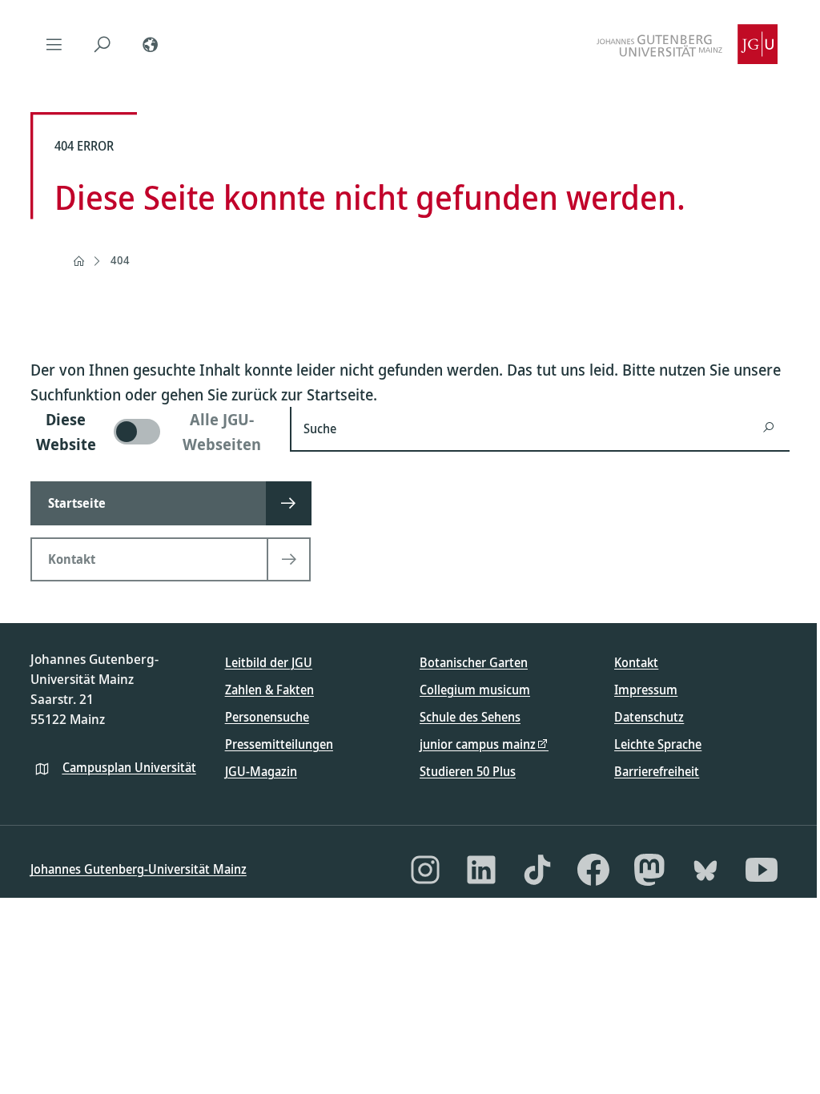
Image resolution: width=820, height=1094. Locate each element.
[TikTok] (537, 870)
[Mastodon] (649, 870)
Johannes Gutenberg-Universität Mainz (138, 869)
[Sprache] (151, 44)
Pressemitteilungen (279, 744)
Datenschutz (649, 717)
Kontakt (636, 662)
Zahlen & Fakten (269, 689)
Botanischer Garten (474, 662)
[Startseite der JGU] (687, 44)
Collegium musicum (475, 689)
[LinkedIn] (481, 870)
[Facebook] (593, 870)
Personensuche (267, 717)
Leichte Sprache (657, 744)
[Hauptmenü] (54, 44)
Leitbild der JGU (268, 662)
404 (120, 259)
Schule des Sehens (470, 717)
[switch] (150, 432)
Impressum (645, 689)
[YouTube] (762, 870)
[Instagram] (425, 870)
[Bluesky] (705, 870)
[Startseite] (78, 261)
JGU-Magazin (261, 771)
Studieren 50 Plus (468, 771)
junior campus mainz (478, 744)
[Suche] (102, 44)
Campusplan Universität (129, 767)
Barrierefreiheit (656, 771)
